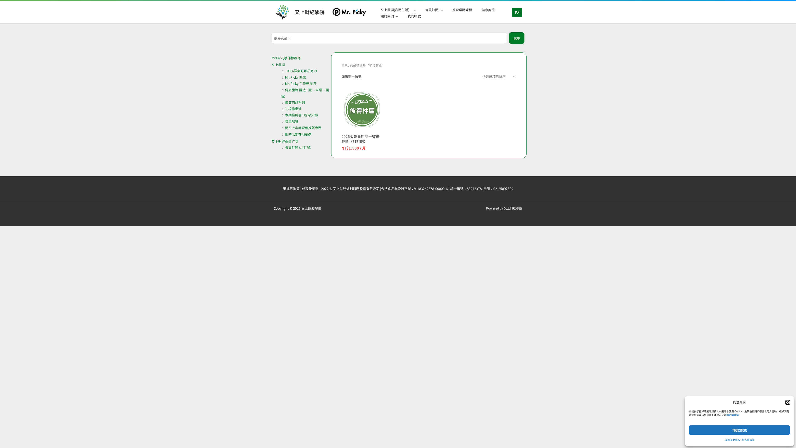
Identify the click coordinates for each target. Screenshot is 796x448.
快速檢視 (362, 127)
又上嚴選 (278, 64)
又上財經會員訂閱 (285, 141)
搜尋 (517, 38)
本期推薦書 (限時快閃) (301, 114)
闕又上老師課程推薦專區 (303, 127)
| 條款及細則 (309, 188)
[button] (788, 402)
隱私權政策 (732, 415)
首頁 (344, 65)
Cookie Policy (732, 439)
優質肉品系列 (295, 102)
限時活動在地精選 (298, 134)
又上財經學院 (310, 12)
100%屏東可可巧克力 (301, 70)
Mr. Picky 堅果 (295, 77)
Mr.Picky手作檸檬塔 (286, 57)
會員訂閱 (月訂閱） (299, 147)
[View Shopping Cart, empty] (517, 12)
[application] (413, 10)
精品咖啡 (291, 121)
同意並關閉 (739, 430)
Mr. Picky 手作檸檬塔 (300, 83)
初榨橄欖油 (293, 108)
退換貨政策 (291, 188)
